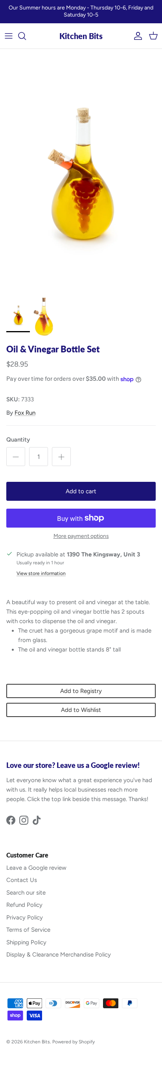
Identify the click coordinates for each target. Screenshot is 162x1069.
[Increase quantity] (61, 456)
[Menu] (8, 36)
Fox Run (25, 412)
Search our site (26, 892)
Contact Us (21, 880)
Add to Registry (81, 691)
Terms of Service (28, 929)
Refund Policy (24, 904)
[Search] (26, 36)
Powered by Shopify (73, 1042)
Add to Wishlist (81, 709)
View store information (41, 573)
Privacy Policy (24, 917)
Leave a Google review (36, 867)
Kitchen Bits (37, 1042)
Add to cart (81, 491)
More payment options (81, 536)
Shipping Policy (26, 942)
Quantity (18, 439)
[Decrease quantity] (15, 456)
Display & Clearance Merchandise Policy (58, 954)
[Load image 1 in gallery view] (81, 171)
